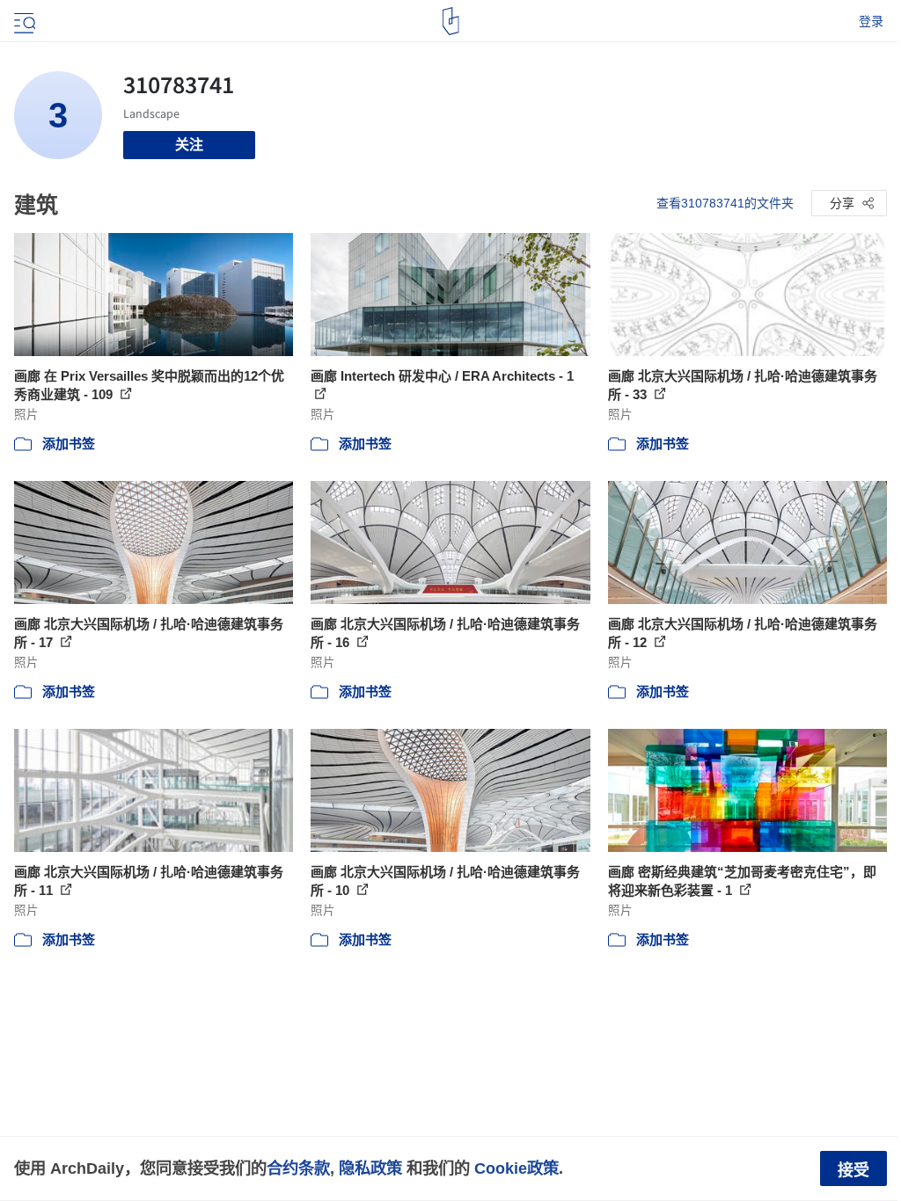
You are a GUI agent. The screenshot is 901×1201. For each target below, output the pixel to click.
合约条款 (298, 1168)
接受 (853, 1170)
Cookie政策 (516, 1168)
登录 (871, 21)
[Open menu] (23, 21)
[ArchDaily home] (451, 21)
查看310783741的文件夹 (725, 203)
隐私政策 (370, 1168)
